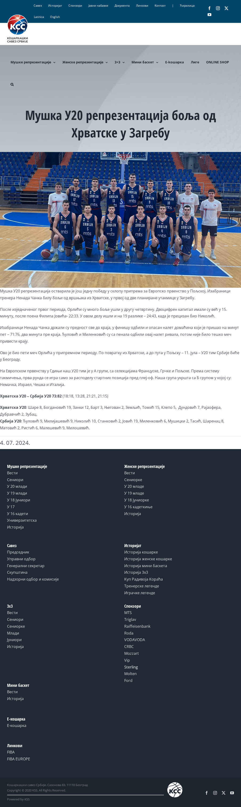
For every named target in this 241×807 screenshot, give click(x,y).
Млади (13, 633)
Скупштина (17, 572)
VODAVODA (134, 639)
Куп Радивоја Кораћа (143, 579)
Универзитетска (22, 520)
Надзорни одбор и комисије (33, 579)
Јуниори (14, 639)
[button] (12, 84)
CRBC (129, 646)
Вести (12, 472)
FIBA (11, 752)
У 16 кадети (17, 513)
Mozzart (131, 653)
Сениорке (133, 479)
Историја (15, 527)
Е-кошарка (16, 725)
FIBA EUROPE (18, 759)
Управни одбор (21, 558)
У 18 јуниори (18, 500)
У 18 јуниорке (136, 500)
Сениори (15, 479)
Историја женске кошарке (148, 558)
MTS (128, 612)
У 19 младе (134, 493)
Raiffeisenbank (137, 626)
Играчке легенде (139, 592)
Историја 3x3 (136, 572)
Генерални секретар (25, 565)
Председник (18, 552)
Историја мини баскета (145, 565)
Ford (128, 680)
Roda (128, 633)
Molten (130, 673)
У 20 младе (134, 486)
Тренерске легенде (141, 586)
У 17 (11, 506)
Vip (127, 660)
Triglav (130, 619)
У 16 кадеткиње (138, 506)
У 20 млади (17, 486)
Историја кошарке (141, 552)
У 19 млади (17, 493)
